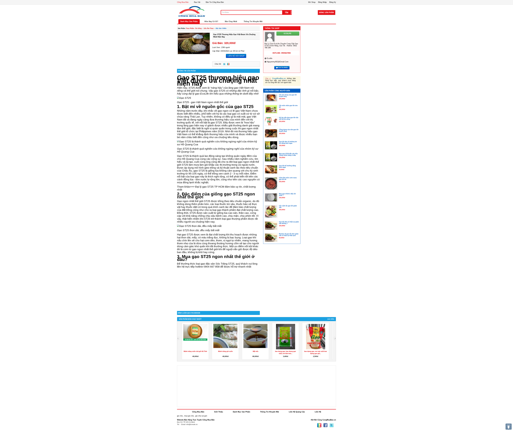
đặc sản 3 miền (221, 28)
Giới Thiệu (218, 412)
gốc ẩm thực (209, 28)
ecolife (269, 58)
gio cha (180, 416)
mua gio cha (189, 416)
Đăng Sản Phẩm (326, 12)
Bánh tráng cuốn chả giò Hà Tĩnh (195, 351)
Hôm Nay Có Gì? (211, 21)
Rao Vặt (197, 2)
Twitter (224, 64)
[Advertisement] (218, 288)
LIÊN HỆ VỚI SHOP (236, 56)
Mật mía (255, 351)
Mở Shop (311, 2)
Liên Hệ (318, 412)
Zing (228, 64)
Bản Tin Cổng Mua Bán (215, 2)
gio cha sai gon (201, 416)
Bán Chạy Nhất (231, 21)
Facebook (325, 425)
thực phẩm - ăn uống (194, 28)
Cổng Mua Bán (183, 2)
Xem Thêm (330, 319)
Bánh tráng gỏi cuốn (225, 351)
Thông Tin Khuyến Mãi (253, 21)
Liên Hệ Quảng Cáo (297, 412)
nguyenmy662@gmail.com (277, 62)
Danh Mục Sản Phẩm (189, 21)
